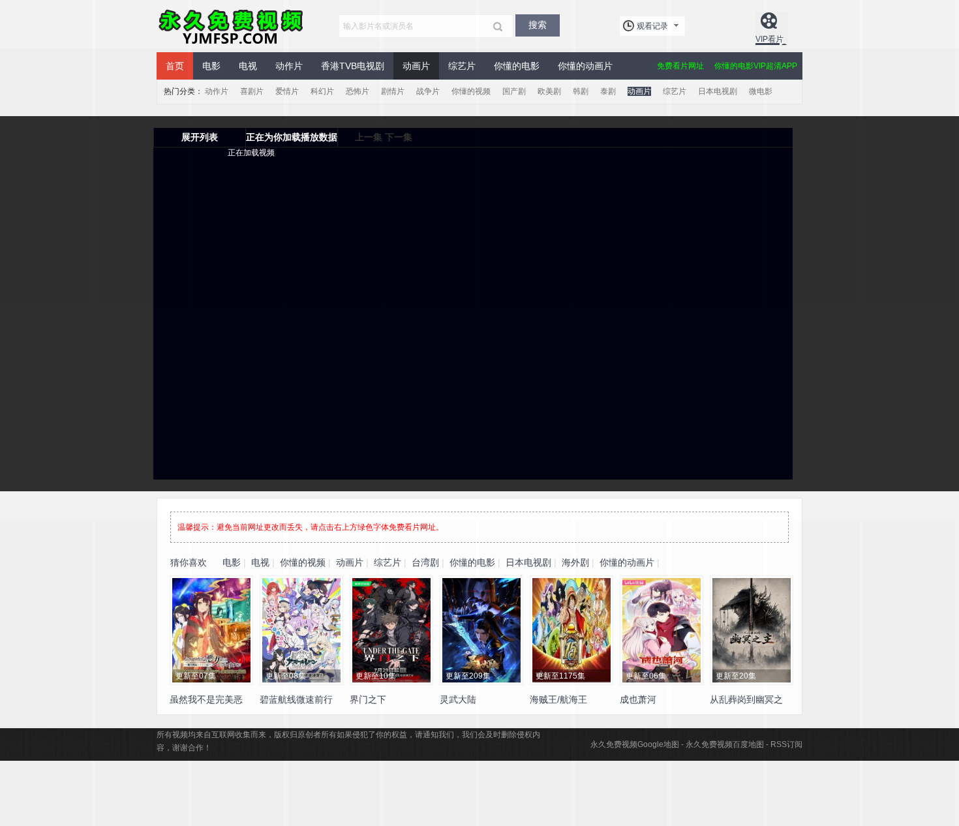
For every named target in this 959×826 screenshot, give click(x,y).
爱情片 (287, 91)
